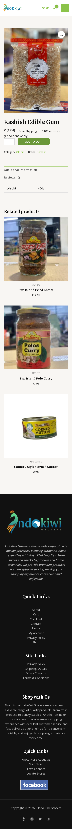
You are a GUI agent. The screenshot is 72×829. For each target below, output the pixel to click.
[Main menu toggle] (65, 8)
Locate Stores (36, 773)
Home (36, 628)
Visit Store (36, 764)
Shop (36, 642)
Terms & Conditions (36, 678)
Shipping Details (36, 668)
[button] (61, 34)
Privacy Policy (36, 638)
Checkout (36, 619)
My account (36, 633)
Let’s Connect (36, 769)
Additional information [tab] (20, 170)
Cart (36, 614)
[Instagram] (48, 819)
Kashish (42, 152)
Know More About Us (36, 759)
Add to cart (33, 141)
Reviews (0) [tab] (12, 177)
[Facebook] (32, 819)
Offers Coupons (36, 673)
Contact (36, 624)
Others (20, 152)
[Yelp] (23, 819)
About (36, 610)
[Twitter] (40, 819)
